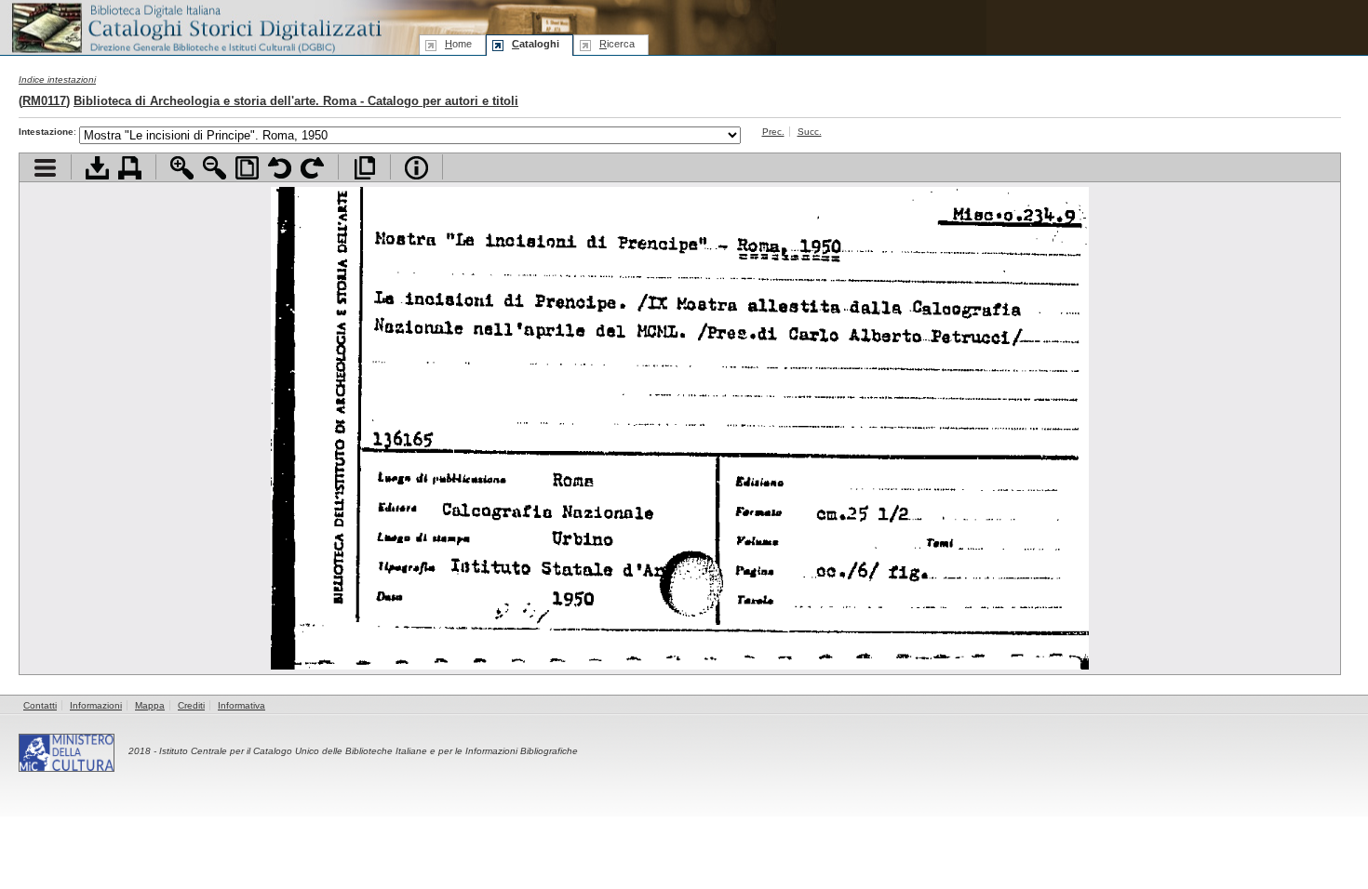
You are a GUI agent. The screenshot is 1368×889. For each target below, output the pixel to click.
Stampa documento (129, 167)
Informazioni (96, 705)
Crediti (191, 705)
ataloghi (535, 43)
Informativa (241, 705)
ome (458, 43)
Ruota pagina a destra (312, 167)
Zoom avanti (182, 167)
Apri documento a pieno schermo (364, 167)
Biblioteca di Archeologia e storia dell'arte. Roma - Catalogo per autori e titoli (296, 101)
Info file (416, 167)
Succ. (810, 131)
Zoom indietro (214, 167)
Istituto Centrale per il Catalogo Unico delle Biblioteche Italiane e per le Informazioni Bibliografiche (368, 751)
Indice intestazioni (57, 79)
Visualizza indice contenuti (45, 167)
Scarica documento (97, 167)
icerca (617, 43)
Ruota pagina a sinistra (279, 167)
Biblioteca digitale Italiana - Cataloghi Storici (195, 26)
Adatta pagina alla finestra (247, 167)
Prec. (773, 131)
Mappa (150, 705)
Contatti (40, 705)
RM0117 (44, 101)
